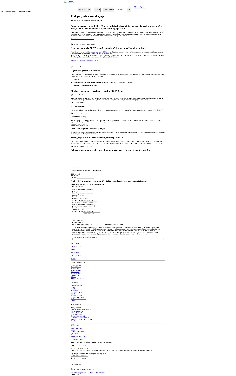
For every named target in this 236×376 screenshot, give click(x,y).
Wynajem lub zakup (76, 295)
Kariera (73, 335)
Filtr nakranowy (75, 272)
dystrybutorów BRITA (100, 52)
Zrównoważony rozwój (78, 297)
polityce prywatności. (142, 234)
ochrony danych (93, 237)
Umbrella (73, 177)
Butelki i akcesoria (76, 292)
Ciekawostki (120, 9)
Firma (74, 198)
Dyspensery (97, 9)
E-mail (74, 206)
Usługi (129, 9)
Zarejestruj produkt (76, 364)
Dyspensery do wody (77, 285)
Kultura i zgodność (76, 328)
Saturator (73, 277)
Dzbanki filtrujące (76, 267)
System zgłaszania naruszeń (79, 336)
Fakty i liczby (75, 333)
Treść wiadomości (77, 221)
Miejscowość (76, 202)
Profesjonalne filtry (109, 9)
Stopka (73, 373)
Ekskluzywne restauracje (78, 316)
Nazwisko (75, 195)
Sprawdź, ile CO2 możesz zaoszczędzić (82, 39)
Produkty (73, 289)
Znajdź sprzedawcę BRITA (79, 359)
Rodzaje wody (75, 290)
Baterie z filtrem (75, 273)
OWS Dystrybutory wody (78, 299)
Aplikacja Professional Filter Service (81, 319)
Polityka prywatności (81, 373)
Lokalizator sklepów (140, 8)
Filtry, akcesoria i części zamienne (81, 309)
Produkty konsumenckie (84, 9)
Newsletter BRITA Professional (80, 317)
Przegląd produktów (77, 265)
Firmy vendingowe (76, 312)
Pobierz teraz (74, 175)
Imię (74, 191)
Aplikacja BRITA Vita (77, 278)
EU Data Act (92, 373)
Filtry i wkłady (75, 275)
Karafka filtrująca (76, 270)
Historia (73, 330)
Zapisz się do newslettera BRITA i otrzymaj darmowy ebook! (89, 353)
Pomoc (98, 373)
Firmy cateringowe (76, 314)
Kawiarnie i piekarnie (77, 311)
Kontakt (73, 249)
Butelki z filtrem (75, 268)
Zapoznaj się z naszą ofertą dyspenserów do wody (85, 60)
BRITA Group (138, 6)
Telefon (74, 209)
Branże (73, 287)
